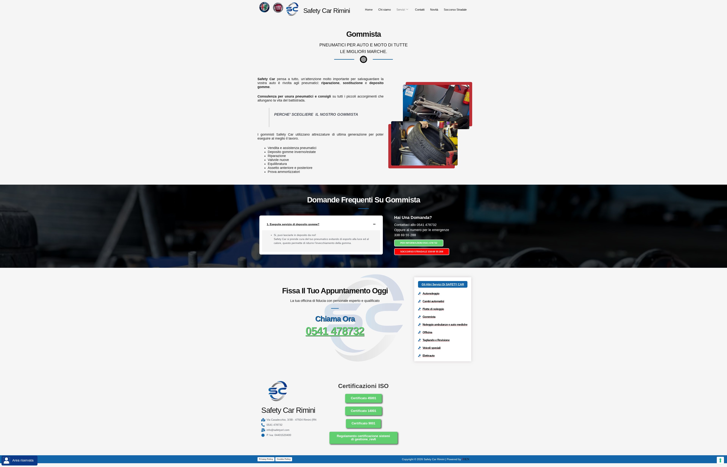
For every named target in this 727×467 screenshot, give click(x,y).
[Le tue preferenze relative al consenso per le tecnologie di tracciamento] (720, 460)
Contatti (419, 9)
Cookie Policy (284, 459)
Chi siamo (384, 9)
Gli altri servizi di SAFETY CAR (443, 284)
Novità (434, 9)
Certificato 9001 (363, 423)
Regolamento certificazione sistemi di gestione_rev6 (363, 437)
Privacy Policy (266, 459)
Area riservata (23, 460)
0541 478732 (335, 331)
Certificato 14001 (363, 411)
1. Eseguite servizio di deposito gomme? (293, 224)
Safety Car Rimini (326, 10)
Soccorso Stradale (455, 9)
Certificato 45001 (363, 398)
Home (369, 9)
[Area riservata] (6, 461)
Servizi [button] (400, 9)
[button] (321, 224)
